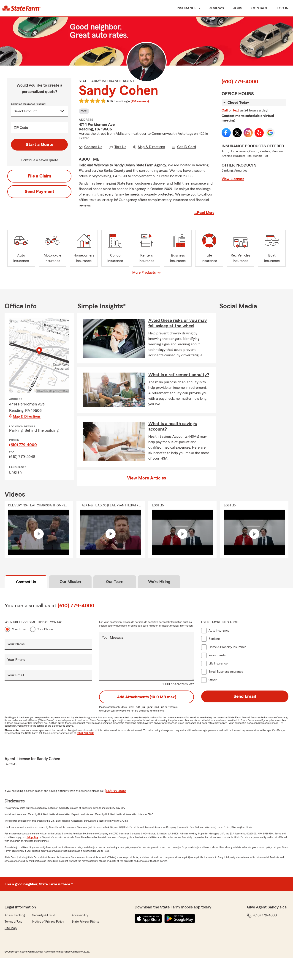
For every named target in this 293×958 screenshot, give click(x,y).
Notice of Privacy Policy (48, 921)
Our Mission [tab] (70, 582)
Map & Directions (27, 416)
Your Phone (45, 629)
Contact (259, 8)
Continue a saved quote (39, 160)
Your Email (19, 629)
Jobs (237, 8)
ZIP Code (21, 128)
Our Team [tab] (114, 582)
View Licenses (233, 179)
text (236, 110)
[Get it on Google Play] (179, 918)
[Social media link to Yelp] (259, 132)
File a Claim (39, 176)
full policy (32, 837)
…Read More (204, 212)
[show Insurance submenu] (198, 8)
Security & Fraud (43, 915)
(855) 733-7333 (85, 733)
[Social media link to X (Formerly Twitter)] (237, 132)
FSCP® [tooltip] (84, 111)
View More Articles (146, 478)
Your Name (16, 644)
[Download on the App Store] (148, 918)
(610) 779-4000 (240, 82)
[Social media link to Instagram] (248, 132)
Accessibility (79, 915)
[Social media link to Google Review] (270, 132)
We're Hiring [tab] (159, 582)
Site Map (11, 928)
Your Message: (113, 637)
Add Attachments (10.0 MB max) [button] (146, 697)
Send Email (244, 696)
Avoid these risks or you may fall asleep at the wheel (177, 323)
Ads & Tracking (15, 915)
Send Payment (39, 191)
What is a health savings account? (172, 426)
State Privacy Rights (85, 921)
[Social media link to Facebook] (226, 132)
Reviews (216, 8)
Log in (282, 8)
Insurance (187, 8)
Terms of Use (13, 921)
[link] (21, 8)
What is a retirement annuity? (178, 375)
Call (225, 110)
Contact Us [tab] (26, 582)
